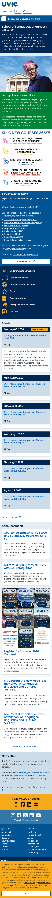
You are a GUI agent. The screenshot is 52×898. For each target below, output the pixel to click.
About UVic (6, 832)
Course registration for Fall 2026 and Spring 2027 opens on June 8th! (25, 535)
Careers (5, 846)
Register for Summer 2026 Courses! (21, 653)
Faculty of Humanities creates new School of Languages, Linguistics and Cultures (24, 717)
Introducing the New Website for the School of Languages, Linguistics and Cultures (26, 684)
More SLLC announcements (26, 746)
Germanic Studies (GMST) (16, 225)
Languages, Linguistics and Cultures (26, 18)
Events (4, 843)
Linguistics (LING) (12, 234)
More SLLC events (10, 517)
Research (5, 838)
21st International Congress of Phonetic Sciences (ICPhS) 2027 (24, 385)
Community (32, 852)
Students (31, 832)
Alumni (30, 838)
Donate (4, 849)
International (33, 843)
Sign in (28, 11)
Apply (3, 11)
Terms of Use (29, 882)
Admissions (6, 835)
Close (26, 893)
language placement (14, 248)
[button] (18, 11)
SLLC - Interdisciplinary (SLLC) (18, 240)
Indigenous (32, 841)
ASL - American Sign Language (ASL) (20, 219)
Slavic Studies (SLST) (13, 237)
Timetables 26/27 (25, 261)
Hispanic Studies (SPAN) (15, 228)
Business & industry (36, 849)
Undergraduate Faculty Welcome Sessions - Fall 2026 (26, 336)
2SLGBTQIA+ (33, 846)
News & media (8, 841)
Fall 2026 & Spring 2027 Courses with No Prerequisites (25, 566)
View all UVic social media (26, 820)
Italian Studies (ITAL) (13, 231)
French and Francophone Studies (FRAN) (23, 222)
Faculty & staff (34, 835)
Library (11, 11)
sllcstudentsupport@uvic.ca (25, 254)
